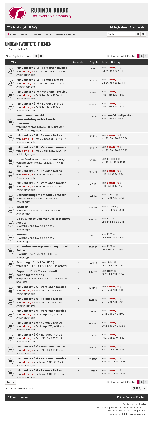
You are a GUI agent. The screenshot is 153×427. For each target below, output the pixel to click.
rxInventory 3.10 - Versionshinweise (42, 92)
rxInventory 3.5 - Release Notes (39, 323)
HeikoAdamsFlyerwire (33, 127)
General (62, 266)
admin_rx (27, 71)
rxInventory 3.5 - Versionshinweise (41, 311)
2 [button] (142, 55)
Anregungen (35, 130)
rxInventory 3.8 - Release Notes (39, 135)
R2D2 (24, 226)
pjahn (24, 266)
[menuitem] (33, 27)
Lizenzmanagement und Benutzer (41, 195)
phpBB (110, 407)
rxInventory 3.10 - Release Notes (39, 103)
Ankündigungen (25, 74)
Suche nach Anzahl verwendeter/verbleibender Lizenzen (36, 119)
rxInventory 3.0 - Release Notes (39, 334)
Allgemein (22, 166)
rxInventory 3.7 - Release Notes (39, 171)
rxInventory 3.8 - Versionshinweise (41, 147)
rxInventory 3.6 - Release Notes (39, 299)
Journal (21, 234)
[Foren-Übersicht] (17, 13)
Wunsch (22, 207)
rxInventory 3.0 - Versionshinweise (41, 346)
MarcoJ (25, 198)
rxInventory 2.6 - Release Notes (39, 370)
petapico (26, 162)
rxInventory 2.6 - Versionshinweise (41, 358)
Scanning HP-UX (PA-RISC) (35, 262)
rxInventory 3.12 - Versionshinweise (41, 68)
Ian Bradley (140, 404)
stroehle (25, 210)
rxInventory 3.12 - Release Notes (39, 80)
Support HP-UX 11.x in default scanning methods (36, 273)
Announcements (25, 86)
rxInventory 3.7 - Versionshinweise (41, 183)
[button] (146, 56)
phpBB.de (141, 410)
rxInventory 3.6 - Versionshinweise (41, 287)
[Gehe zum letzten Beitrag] (120, 67)
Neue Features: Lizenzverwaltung (40, 159)
